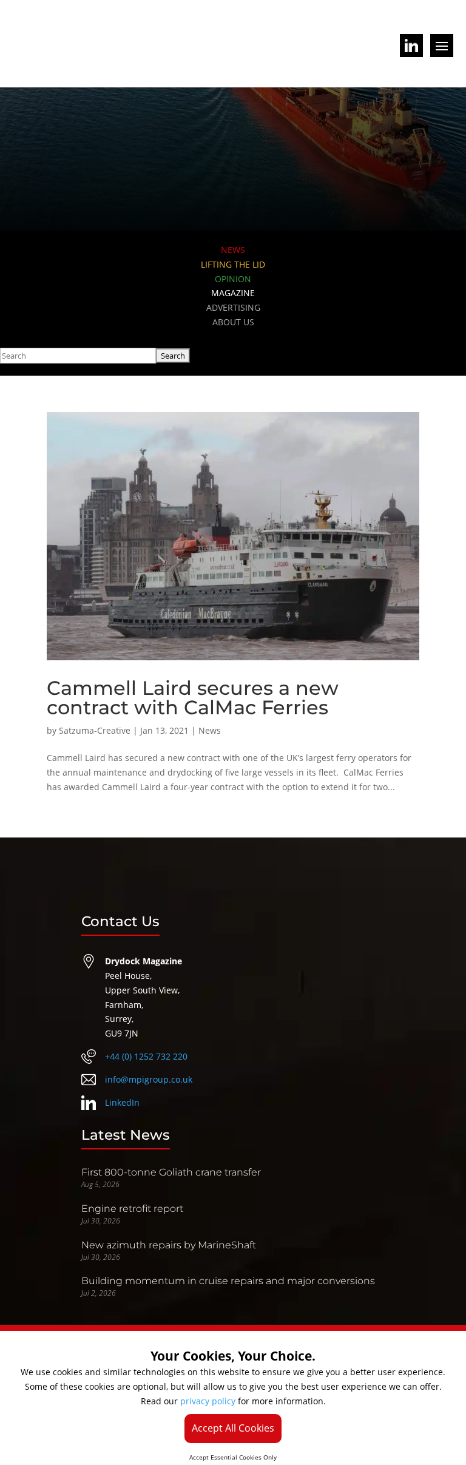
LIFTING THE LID (233, 264)
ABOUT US (233, 322)
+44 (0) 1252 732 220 (146, 1056)
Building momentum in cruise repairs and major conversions (228, 1281)
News (209, 730)
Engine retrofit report (132, 1208)
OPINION (233, 279)
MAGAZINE (233, 293)
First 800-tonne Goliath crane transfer (171, 1172)
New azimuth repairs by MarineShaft (168, 1245)
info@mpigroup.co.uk (148, 1079)
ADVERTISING (233, 307)
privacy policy (207, 1401)
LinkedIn (122, 1102)
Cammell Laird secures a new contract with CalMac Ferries (193, 697)
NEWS (233, 249)
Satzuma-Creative (94, 730)
